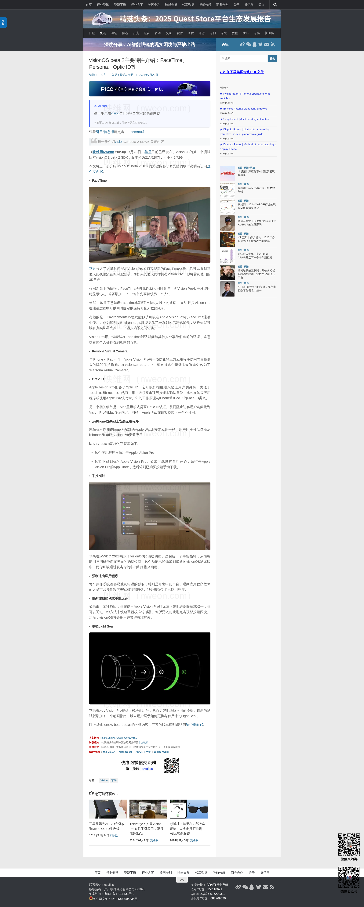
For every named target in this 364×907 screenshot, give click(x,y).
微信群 (248, 4)
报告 (147, 33)
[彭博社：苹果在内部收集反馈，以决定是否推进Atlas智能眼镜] (189, 809)
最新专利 (224, 87)
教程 (235, 33)
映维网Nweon (103, 152)
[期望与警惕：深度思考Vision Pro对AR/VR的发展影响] (227, 223)
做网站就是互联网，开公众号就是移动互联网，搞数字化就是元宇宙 (256, 274)
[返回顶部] (182, 880)
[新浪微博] (242, 44)
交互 (169, 33)
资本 (158, 33)
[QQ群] (254, 44)
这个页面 (193, 725)
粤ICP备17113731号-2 (119, 893)
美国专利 (154, 4)
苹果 (131, 74)
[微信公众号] (248, 44)
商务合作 (222, 4)
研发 (191, 33)
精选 (125, 33)
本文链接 (143, 742)
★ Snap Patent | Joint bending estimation (245, 119)
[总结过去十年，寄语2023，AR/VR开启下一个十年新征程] (227, 256)
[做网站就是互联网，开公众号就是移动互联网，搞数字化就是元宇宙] (227, 272)
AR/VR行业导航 (217, 884)
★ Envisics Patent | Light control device (243, 108)
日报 (92, 33)
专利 (213, 33)
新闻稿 (269, 33)
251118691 (214, 889)
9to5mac (134, 132)
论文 (224, 33)
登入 (261, 4)
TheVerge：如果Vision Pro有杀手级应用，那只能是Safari (146, 828)
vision (115, 113)
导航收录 (205, 4)
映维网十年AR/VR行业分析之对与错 (149, 44)
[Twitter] (260, 44)
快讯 (103, 33)
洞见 (114, 33)
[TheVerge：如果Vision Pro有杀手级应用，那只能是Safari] (148, 809)
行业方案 (137, 4)
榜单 (246, 33)
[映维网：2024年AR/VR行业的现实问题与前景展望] (227, 206)
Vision (104, 780)
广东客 (102, 74)
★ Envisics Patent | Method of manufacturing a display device (248, 146)
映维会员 (171, 4)
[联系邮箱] (266, 44)
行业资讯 (103, 4)
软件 (180, 33)
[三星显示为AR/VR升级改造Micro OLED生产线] (108, 809)
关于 (236, 4)
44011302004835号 (124, 899)
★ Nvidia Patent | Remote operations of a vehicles (245, 96)
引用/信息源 (105, 132)
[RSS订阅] (272, 44)
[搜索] (275, 4)
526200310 (217, 893)
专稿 (257, 33)
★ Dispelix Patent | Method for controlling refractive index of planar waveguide (245, 131)
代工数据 (188, 4)
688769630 (218, 898)
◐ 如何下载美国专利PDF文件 (242, 72)
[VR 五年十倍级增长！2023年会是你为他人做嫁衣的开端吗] (227, 239)
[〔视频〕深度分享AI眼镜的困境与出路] (227, 173)
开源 (202, 33)
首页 (89, 4)
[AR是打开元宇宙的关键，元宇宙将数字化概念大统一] (227, 289)
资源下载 (120, 4)
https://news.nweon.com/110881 (119, 737)
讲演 (136, 33)
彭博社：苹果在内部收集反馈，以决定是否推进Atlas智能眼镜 (187, 828)
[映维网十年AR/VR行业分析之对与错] (227, 190)
